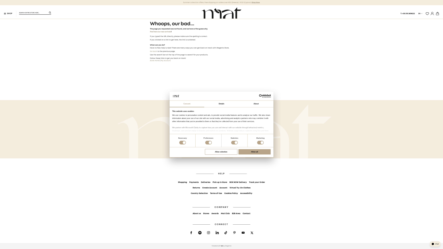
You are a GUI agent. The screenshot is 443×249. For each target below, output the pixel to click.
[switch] (208, 143)
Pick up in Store (220, 182)
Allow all (254, 152)
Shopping (182, 182)
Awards (215, 213)
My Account (166, 60)
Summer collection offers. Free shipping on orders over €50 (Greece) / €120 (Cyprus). (221, 2)
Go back (153, 51)
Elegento (228, 246)
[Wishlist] (427, 13)
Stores (206, 213)
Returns (196, 188)
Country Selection (199, 193)
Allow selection (221, 152)
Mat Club (225, 213)
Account (223, 188)
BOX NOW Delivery (238, 182)
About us (197, 213)
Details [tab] (221, 104)
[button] (33, 12)
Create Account (209, 188)
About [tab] (256, 104)
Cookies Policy (231, 193)
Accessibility (246, 193)
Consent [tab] (186, 104)
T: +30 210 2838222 (408, 13)
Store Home (154, 60)
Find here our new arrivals (160, 32)
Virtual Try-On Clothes (240, 188)
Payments (194, 182)
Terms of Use (216, 193)
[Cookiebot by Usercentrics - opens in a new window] (261, 96)
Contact (246, 213)
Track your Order (257, 182)
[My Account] (432, 13)
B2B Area (236, 213)
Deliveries (205, 182)
